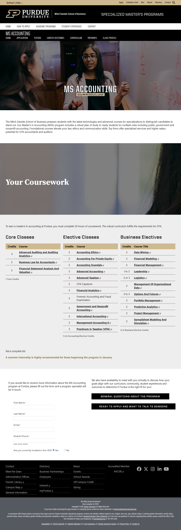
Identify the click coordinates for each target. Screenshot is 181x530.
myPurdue (45, 490)
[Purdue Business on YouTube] (166, 469)
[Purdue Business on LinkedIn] (159, 469)
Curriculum (76, 38)
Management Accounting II (93, 322)
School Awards (82, 476)
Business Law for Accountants (37, 262)
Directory (158, 2)
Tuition (37, 38)
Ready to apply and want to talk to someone (133, 406)
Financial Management (147, 265)
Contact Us (135, 524)
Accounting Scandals (89, 265)
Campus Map (13, 487)
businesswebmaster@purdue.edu (125, 509)
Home (8, 26)
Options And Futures (146, 294)
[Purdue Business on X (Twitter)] (146, 469)
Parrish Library (14, 482)
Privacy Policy (124, 524)
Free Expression (89, 524)
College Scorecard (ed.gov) (107, 524)
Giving (77, 487)
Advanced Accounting (90, 271)
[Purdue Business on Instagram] (153, 469)
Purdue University (89, 506)
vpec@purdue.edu (99, 519)
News (77, 466)
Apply (121, 2)
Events (77, 471)
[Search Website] (173, 2)
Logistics (139, 277)
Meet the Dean (13, 471)
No (67, 450)
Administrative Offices (17, 476)
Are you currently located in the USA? (33, 450)
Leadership (140, 271)
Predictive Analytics (146, 306)
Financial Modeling (145, 258)
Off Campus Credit (84, 482)
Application (22, 38)
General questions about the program (130, 396)
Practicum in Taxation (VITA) (93, 329)
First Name (19, 403)
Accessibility (46, 524)
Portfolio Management (147, 300)
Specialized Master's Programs (132, 14)
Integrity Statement (74, 524)
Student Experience (72, 26)
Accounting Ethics (87, 252)
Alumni (149, 2)
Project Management (146, 313)
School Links (14, 2)
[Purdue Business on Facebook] (139, 469)
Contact (168, 2)
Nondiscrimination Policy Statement (95, 516)
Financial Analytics (88, 290)
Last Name (19, 414)
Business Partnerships (52, 471)
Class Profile (109, 38)
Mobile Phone (21, 436)
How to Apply (23, 26)
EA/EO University (58, 524)
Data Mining (141, 252)
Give (142, 2)
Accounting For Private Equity (94, 258)
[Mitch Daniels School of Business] (70, 14)
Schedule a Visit (132, 2)
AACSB (118, 471)
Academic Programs (46, 26)
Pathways (92, 38)
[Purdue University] (28, 14)
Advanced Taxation (88, 277)
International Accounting (91, 316)
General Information (16, 492)
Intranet (44, 485)
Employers (45, 476)
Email (16, 425)
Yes (56, 450)
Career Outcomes (55, 38)
